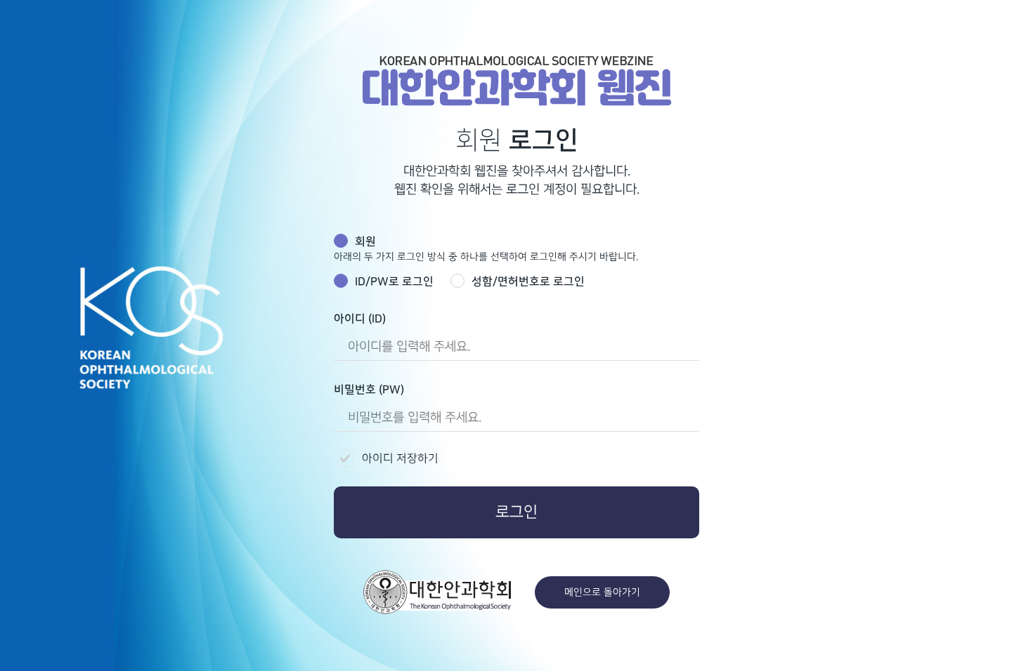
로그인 (516, 512)
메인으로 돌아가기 (602, 592)
